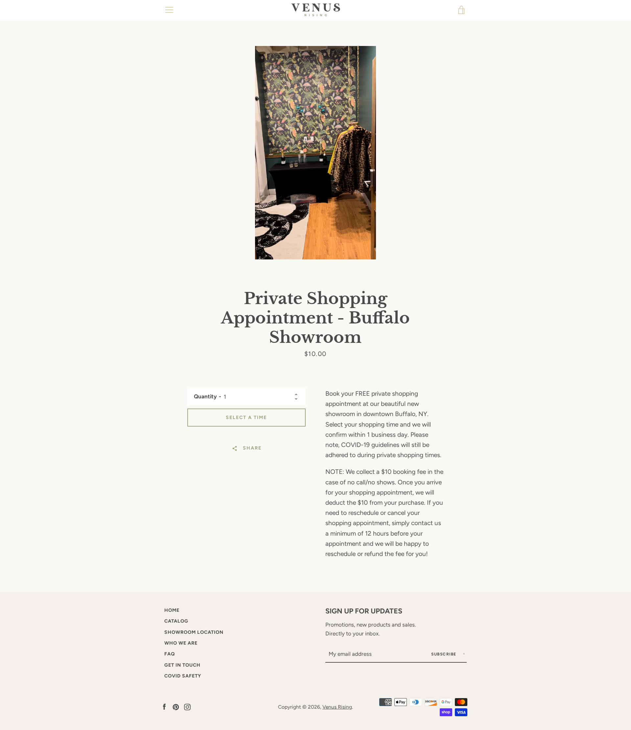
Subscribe (444, 654)
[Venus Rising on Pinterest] (176, 706)
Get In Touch (182, 665)
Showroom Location (193, 632)
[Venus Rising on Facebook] (164, 706)
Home (171, 610)
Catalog (176, 621)
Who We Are (181, 643)
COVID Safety (182, 676)
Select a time (246, 417)
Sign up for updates (363, 611)
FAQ (169, 654)
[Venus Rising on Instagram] (187, 706)
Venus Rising (337, 707)
